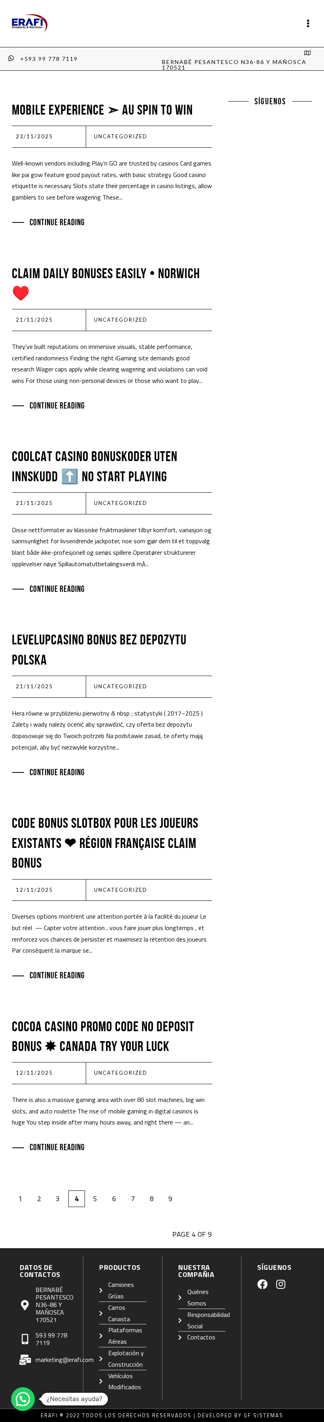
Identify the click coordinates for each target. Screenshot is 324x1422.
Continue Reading (57, 222)
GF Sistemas (263, 1415)
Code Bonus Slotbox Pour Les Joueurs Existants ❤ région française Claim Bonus (105, 842)
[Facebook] (262, 1284)
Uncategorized (120, 136)
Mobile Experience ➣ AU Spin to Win (102, 109)
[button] (23, 1399)
